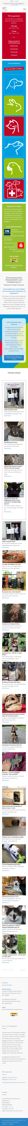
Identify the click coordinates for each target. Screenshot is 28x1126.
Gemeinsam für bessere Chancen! (11, 745)
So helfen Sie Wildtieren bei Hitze (11, 564)
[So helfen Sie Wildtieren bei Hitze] (14, 556)
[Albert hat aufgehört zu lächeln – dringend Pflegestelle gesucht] (14, 914)
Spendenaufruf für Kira (10, 442)
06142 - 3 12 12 (10, 4)
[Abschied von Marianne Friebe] (14, 613)
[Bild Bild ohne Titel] (14, 84)
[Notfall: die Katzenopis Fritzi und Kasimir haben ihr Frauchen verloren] (14, 703)
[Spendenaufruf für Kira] (14, 431)
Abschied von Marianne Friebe (10, 624)
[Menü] (24, 9)
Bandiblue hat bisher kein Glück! (11, 682)
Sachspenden (14, 49)
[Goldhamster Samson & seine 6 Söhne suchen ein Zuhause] (14, 459)
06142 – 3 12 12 (9, 1107)
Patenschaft (14, 52)
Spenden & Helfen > (7, 985)
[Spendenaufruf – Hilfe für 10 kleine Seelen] (14, 642)
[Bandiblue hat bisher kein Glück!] (14, 671)
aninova (17, 1122)
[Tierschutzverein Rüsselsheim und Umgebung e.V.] (11, 9)
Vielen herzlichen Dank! (10, 409)
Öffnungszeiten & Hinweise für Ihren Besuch (13, 1082)
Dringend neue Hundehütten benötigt (12, 837)
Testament (14, 55)
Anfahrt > (4, 1074)
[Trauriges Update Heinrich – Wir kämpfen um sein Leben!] (14, 944)
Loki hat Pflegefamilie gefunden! (11, 864)
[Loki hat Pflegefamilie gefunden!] (14, 853)
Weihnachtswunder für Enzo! (10, 896)
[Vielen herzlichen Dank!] (14, 395)
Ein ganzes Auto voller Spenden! (11, 592)
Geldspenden (14, 46)
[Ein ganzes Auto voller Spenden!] (14, 581)
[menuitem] (12, 1)
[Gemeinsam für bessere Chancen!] (14, 734)
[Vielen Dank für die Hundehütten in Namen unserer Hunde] (14, 795)
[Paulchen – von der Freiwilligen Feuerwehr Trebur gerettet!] (14, 761)
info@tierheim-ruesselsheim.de (17, 4)
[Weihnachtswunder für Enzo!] (14, 885)
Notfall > (4, 1028)
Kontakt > (4, 1094)
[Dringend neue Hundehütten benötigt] (14, 826)
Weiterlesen (7, 416)
